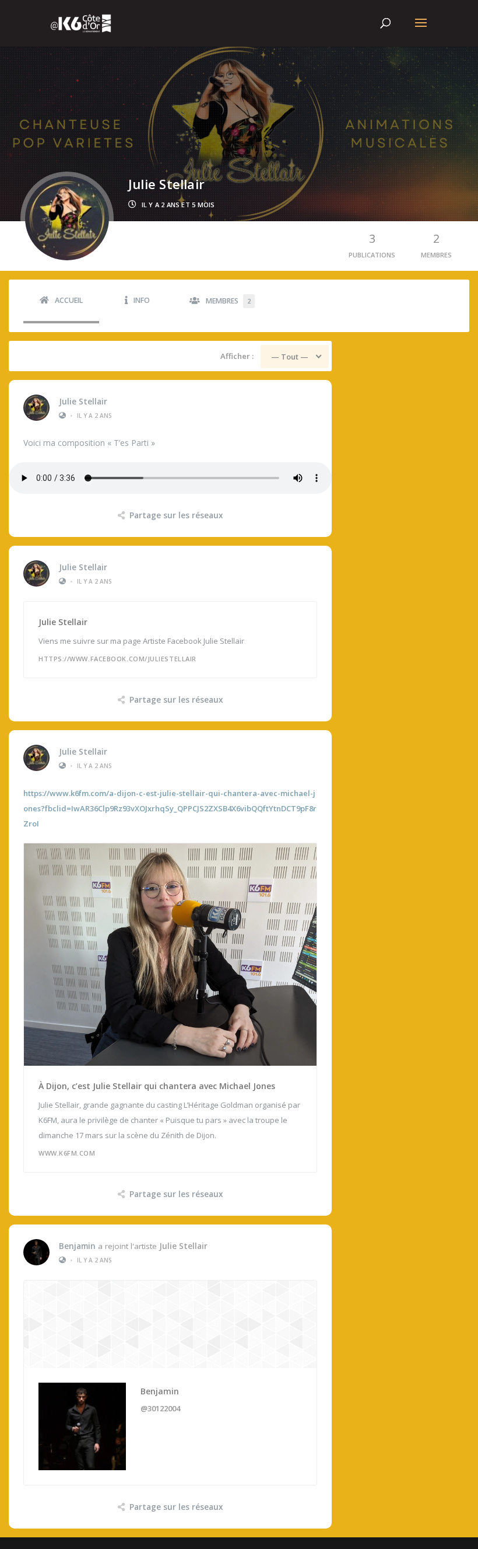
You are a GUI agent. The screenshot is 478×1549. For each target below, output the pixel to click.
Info (141, 300)
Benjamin (77, 1246)
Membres (228, 301)
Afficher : (237, 356)
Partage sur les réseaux (176, 515)
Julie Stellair (83, 401)
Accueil (69, 300)
